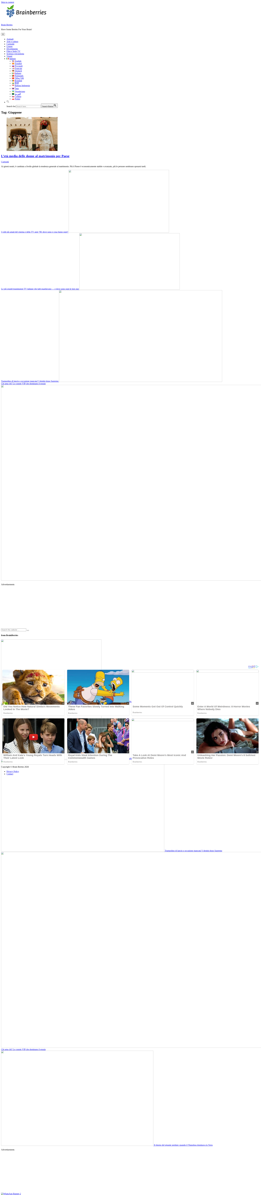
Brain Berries (7, 25)
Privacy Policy (13, 771)
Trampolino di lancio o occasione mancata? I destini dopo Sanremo (30, 381)
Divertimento (12, 49)
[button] (8, 102)
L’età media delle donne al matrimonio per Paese (35, 156)
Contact (10, 774)
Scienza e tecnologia (15, 54)
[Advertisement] (82, 607)
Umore (10, 46)
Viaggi (9, 56)
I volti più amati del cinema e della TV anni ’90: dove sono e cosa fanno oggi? (35, 232)
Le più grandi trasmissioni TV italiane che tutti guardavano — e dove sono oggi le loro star (40, 289)
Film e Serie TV (13, 51)
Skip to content (7, 2)
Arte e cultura (12, 41)
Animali (10, 39)
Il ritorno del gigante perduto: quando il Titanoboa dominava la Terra (183, 1145)
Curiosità (10, 44)
